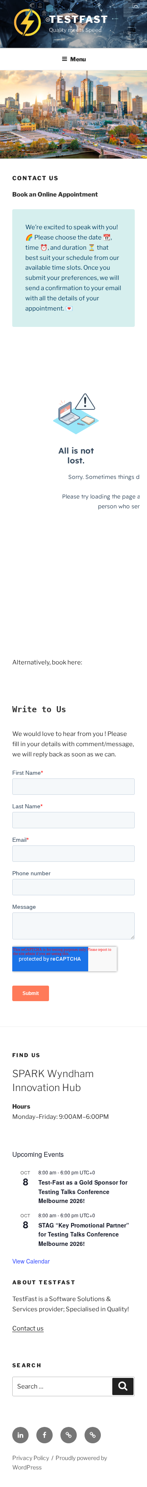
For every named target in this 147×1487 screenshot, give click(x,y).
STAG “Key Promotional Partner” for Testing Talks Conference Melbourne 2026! (83, 1234)
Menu (78, 59)
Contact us (28, 1328)
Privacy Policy (30, 1457)
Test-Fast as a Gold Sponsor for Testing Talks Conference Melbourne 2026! (82, 1191)
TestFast (78, 19)
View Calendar (31, 1261)
